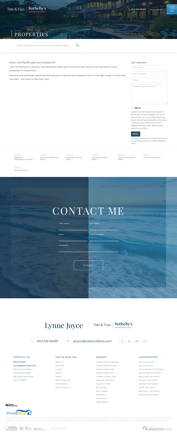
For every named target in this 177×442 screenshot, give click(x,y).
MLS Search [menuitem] (101, 395)
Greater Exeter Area (74, 158)
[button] (77, 45)
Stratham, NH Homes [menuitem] (148, 384)
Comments (63, 245)
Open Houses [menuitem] (102, 402)
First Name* (64, 223)
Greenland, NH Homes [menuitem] (149, 395)
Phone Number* (97, 234)
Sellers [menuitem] (58, 376)
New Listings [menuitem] (102, 391)
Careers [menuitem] (58, 369)
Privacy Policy (141, 128)
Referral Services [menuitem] (62, 380)
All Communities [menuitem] (146, 362)
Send (135, 134)
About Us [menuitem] (59, 362)
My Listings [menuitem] (101, 387)
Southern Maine (152, 157)
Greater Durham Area (126, 158)
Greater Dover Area (100, 158)
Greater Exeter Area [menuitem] (105, 369)
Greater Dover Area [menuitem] (105, 373)
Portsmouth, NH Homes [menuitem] (150, 373)
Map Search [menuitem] (101, 398)
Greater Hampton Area (49, 158)
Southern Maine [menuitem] (103, 384)
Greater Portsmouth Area (23, 158)
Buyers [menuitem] (58, 373)
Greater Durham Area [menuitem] (106, 376)
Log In (152, 9)
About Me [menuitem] (59, 365)
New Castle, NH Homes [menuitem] (149, 376)
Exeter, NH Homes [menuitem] (147, 387)
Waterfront (20, 170)
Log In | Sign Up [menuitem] (62, 387)
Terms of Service (159, 141)
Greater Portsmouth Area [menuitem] (107, 362)
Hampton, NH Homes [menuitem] (148, 380)
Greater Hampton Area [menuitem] (106, 365)
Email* (62, 234)
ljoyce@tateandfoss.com (92, 341)
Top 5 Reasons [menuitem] (61, 384)
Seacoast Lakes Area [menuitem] (105, 380)
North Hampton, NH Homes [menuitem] (151, 369)
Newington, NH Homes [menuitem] (149, 391)
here (56, 75)
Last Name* (95, 223)
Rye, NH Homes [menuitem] (146, 365)
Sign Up (159, 9)
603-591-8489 (47, 341)
